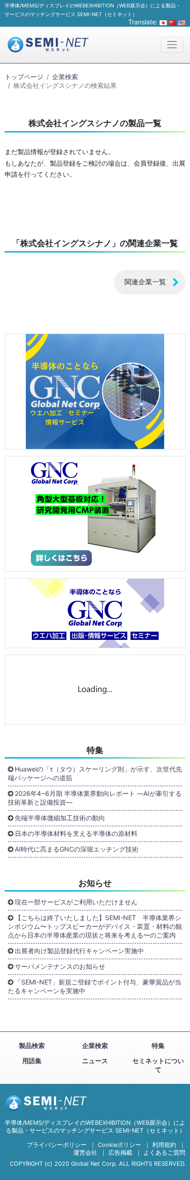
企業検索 (65, 77)
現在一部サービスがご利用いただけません (76, 902)
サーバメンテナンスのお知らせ (60, 966)
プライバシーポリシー (57, 1144)
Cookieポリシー (119, 1144)
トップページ (24, 77)
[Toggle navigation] (172, 45)
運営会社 (85, 1152)
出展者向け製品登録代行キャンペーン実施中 (79, 951)
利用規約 (164, 1144)
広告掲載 (120, 1152)
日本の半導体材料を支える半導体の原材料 (76, 833)
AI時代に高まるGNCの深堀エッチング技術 (76, 849)
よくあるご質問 (164, 1152)
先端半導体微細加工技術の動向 (60, 818)
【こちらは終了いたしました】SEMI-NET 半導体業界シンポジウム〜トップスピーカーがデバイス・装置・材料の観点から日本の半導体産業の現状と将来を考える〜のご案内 (95, 926)
